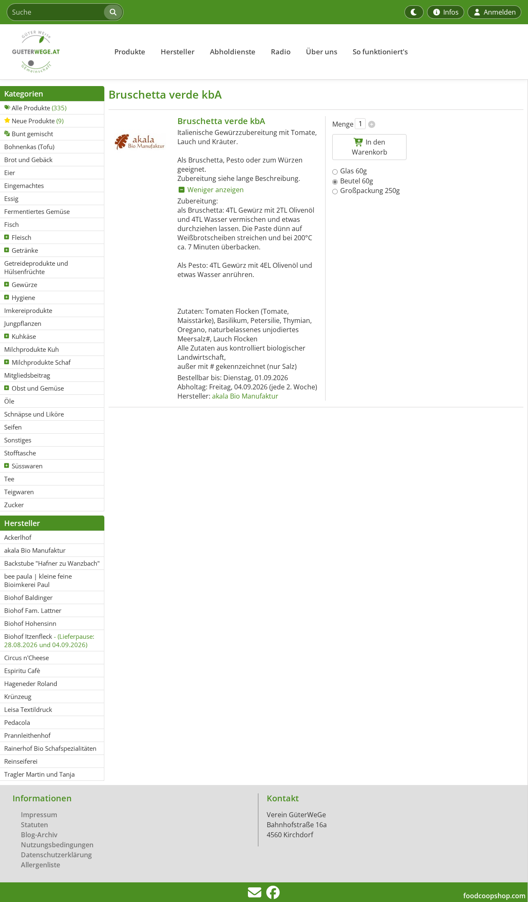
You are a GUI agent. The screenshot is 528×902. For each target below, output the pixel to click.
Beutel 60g (356, 180)
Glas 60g (353, 170)
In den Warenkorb (369, 147)
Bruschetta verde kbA (221, 121)
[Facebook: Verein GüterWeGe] (273, 894)
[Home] (52, 52)
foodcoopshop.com (494, 895)
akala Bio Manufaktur (245, 396)
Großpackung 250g (370, 190)
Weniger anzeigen (215, 189)
